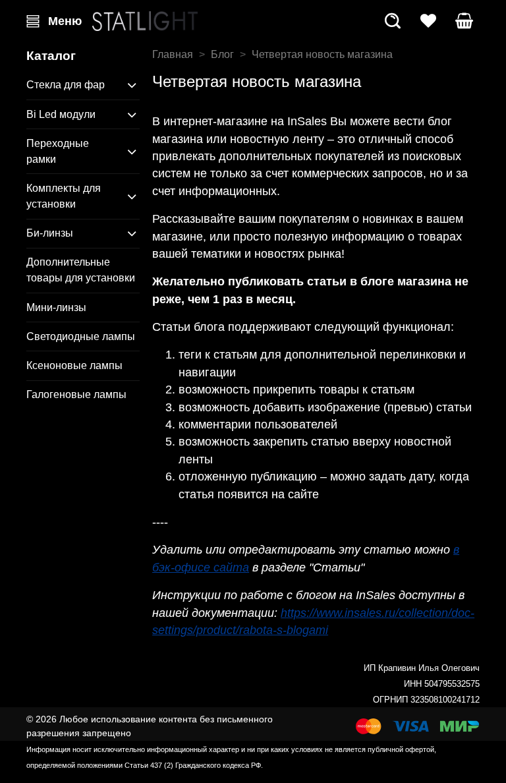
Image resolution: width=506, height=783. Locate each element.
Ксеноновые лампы (74, 365)
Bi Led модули (61, 114)
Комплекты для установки (63, 196)
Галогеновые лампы (76, 394)
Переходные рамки (57, 151)
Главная (172, 54)
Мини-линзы (56, 307)
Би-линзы (49, 233)
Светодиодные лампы (80, 336)
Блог (222, 54)
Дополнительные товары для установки (80, 269)
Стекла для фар (65, 84)
